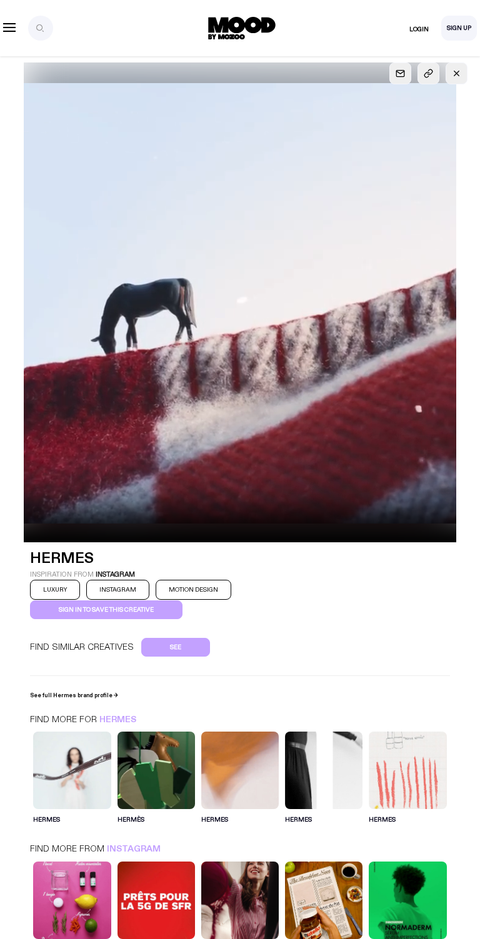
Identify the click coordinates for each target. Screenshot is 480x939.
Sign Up (459, 28)
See (175, 647)
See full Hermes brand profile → (74, 695)
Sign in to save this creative (106, 609)
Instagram (134, 849)
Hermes (117, 719)
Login (419, 29)
